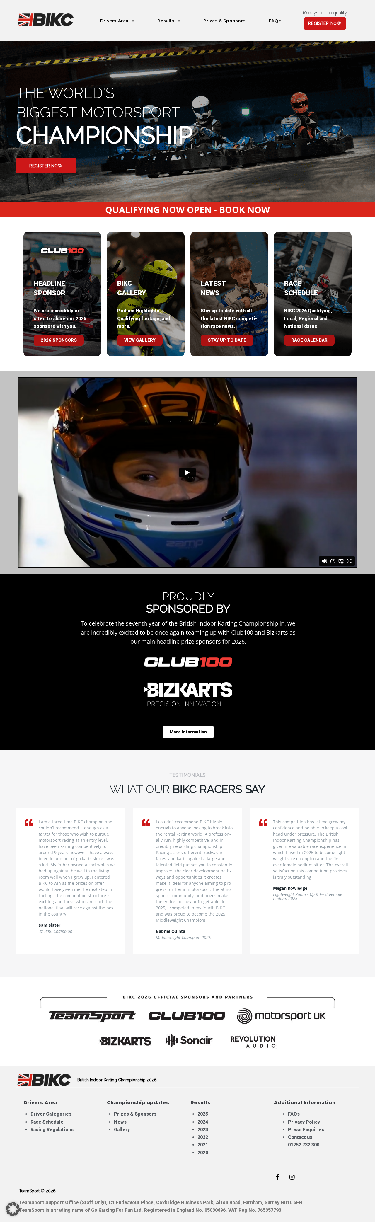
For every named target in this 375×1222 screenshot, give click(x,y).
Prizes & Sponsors (135, 1114)
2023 (202, 1129)
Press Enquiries (306, 1129)
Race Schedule (47, 1122)
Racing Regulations (52, 1129)
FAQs (294, 1114)
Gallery (122, 1129)
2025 (202, 1114)
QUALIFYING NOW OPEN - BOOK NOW (187, 210)
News (120, 1122)
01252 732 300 (303, 1145)
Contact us (300, 1137)
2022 (202, 1137)
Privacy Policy (304, 1122)
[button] (13, 1209)
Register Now (45, 165)
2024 (202, 1122)
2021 (202, 1145)
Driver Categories (50, 1114)
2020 (202, 1152)
